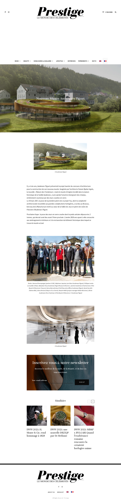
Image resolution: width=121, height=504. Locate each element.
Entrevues (72, 61)
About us (51, 492)
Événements (82, 61)
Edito (94, 61)
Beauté (26, 61)
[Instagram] (9, 12)
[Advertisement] (60, 40)
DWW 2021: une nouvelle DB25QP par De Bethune (59, 432)
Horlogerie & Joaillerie (42, 61)
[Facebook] (5, 12)
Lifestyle (59, 61)
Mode (17, 61)
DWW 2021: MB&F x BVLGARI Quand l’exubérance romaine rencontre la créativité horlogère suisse (84, 439)
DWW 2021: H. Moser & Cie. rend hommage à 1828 (36, 432)
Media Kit (60, 492)
